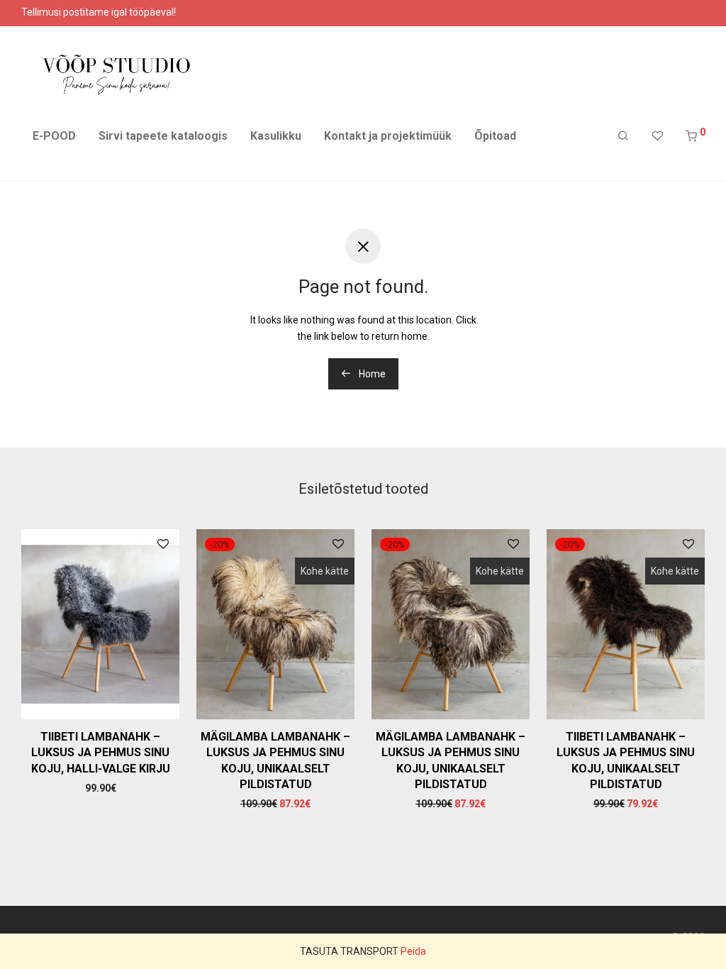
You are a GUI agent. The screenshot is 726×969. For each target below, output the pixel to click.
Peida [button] (413, 951)
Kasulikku (275, 136)
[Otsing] (623, 136)
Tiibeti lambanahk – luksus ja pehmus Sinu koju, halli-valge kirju (100, 752)
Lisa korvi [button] (100, 788)
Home (371, 374)
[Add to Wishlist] (163, 544)
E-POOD (54, 136)
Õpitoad (495, 136)
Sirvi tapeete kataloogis (163, 136)
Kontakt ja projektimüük (388, 136)
